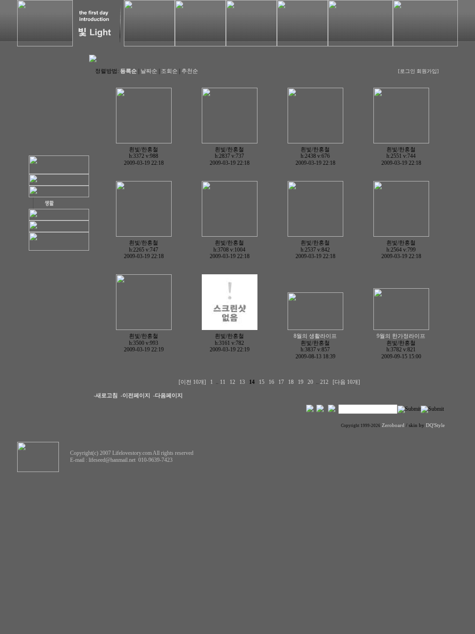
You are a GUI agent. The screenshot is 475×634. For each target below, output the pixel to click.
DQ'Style (435, 425)
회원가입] (428, 71)
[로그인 (406, 71)
